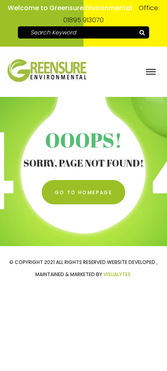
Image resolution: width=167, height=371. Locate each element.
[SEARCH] (142, 32)
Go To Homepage (84, 192)
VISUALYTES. (117, 274)
